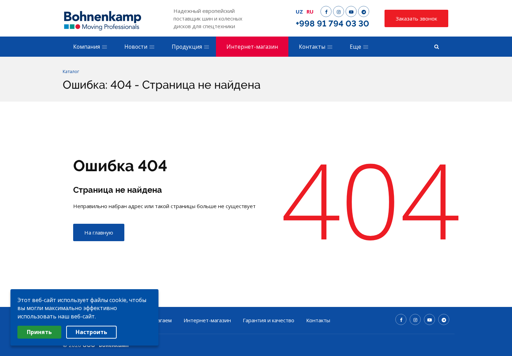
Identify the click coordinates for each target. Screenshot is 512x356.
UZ (299, 11)
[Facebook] (326, 11)
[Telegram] (363, 11)
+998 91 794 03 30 (332, 23)
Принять (39, 332)
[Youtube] (351, 11)
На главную (98, 232)
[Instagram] (338, 11)
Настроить (91, 332)
